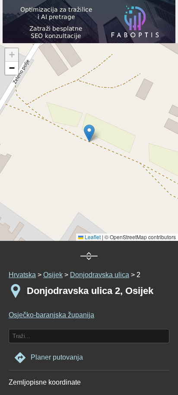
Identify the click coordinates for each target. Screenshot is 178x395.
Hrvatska (22, 274)
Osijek (53, 274)
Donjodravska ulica (99, 274)
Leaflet (92, 236)
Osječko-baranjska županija (51, 315)
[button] (11, 55)
